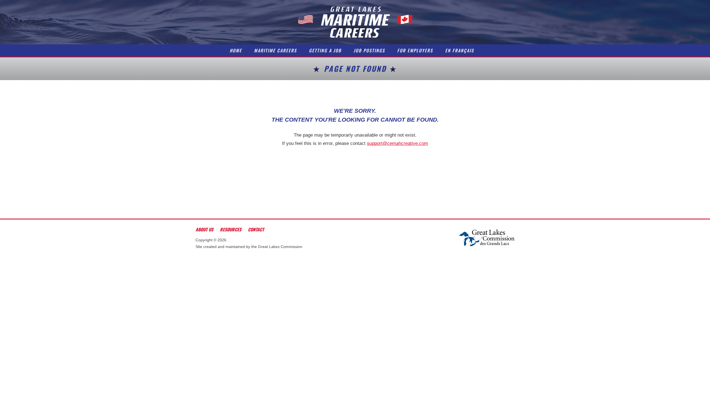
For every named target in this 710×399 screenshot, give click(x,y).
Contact (256, 229)
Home (236, 50)
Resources (230, 229)
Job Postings (369, 50)
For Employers (415, 50)
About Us (204, 229)
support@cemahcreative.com (397, 143)
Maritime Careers (275, 50)
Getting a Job (325, 50)
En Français (459, 50)
